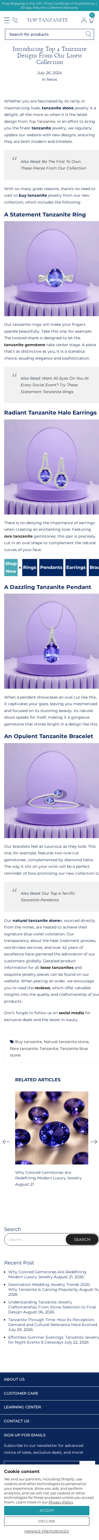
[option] (51, 1139)
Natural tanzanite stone (66, 1041)
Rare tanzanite (24, 1048)
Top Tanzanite (42, 121)
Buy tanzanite (28, 1041)
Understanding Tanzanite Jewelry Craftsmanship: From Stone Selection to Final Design (52, 1307)
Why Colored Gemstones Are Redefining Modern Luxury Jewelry (47, 1274)
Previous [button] (8, 1142)
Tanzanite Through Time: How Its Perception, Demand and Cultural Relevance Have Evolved (52, 1322)
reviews (42, 987)
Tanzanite (49, 1048)
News (52, 79)
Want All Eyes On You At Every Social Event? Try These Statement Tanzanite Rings (55, 385)
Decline (46, 1521)
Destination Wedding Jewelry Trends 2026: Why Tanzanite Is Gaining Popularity (49, 1287)
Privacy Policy (61, 1502)
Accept (47, 1510)
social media (71, 1012)
